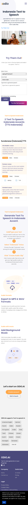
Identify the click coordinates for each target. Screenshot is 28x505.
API (16, 477)
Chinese (11, 433)
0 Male (11, 198)
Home (2, 473)
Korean (19, 433)
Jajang (9, 180)
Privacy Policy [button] (22, 498)
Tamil (3, 433)
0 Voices (5, 158)
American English (7, 422)
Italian (11, 426)
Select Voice (4, 71)
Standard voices (7, 187)
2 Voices (5, 176)
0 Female (17, 198)
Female (16, 158)
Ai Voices (17, 473)
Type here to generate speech (9, 82)
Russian (18, 426)
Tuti (19, 180)
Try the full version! (17, 103)
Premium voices (6, 164)
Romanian (14, 441)
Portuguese (5, 429)
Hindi (20, 429)
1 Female (17, 176)
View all (14, 444)
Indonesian (5, 444)
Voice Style (4, 77)
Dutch (4, 437)
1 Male (10, 176)
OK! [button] (4, 502)
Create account (13, 392)
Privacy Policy (5, 485)
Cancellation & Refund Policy (9, 490)
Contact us (4, 475)
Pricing (17, 475)
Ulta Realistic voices (8, 146)
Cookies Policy (5, 487)
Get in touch (14, 396)
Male (10, 158)
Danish (11, 437)
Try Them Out (5, 28)
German (17, 422)
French (4, 426)
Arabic (14, 429)
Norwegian (5, 441)
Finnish (18, 437)
